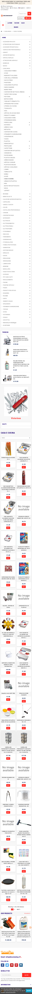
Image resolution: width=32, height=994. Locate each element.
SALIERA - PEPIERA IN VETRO (8, 606)
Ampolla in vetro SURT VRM (8, 693)
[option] (8, 930)
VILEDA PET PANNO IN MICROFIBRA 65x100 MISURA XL (23, 579)
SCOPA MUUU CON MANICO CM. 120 (24, 721)
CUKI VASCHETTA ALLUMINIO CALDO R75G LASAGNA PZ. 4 (24, 459)
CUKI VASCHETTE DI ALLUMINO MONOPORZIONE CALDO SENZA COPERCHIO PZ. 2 (8, 489)
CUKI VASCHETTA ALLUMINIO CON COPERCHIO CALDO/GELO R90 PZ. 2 (23, 635)
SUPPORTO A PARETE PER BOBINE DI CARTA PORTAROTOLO (8, 664)
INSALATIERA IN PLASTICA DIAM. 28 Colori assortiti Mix (8, 721)
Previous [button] (1, 927)
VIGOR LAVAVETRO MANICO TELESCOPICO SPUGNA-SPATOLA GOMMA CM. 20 (23, 834)
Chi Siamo (14, 8)
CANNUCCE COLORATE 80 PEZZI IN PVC (8, 832)
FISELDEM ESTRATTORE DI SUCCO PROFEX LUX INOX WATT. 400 (21, 377)
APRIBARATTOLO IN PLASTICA (24, 606)
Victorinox (16, 418)
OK (27, 975)
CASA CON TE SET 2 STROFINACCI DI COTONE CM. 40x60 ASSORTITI (24, 863)
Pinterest (16, 965)
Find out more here (10, 992)
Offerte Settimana (6, 6)
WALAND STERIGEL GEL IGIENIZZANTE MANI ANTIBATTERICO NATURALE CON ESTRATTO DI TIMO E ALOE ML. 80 (21, 364)
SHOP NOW (22, 3)
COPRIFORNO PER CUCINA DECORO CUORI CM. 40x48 (8, 578)
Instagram (21, 965)
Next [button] (30, 927)
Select (3, 437)
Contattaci (5, 9)
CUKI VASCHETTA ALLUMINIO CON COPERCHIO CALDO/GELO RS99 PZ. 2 (23, 665)
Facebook (2, 965)
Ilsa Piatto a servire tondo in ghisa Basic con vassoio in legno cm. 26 (8, 892)
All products (27, 913)
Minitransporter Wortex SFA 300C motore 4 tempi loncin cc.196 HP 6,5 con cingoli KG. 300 (8, 934)
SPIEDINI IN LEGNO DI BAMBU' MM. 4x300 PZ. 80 (23, 517)
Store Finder (5, 8)
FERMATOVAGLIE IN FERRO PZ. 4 (8, 458)
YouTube (11, 965)
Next (19, 909)
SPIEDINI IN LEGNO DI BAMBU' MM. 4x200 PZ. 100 (24, 778)
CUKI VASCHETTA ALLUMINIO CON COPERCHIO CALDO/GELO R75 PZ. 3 (8, 549)
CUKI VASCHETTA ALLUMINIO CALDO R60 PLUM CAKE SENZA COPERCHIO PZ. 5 (8, 519)
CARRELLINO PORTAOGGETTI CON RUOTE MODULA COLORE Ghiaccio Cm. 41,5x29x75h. (8, 750)
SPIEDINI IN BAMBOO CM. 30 (8, 778)
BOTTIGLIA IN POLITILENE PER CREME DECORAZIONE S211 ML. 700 (23, 892)
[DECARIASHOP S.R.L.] (7, 15)
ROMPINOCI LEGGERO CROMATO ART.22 (8, 805)
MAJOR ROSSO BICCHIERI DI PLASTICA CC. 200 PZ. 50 (24, 487)
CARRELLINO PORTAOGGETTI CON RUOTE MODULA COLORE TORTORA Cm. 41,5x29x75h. (24, 750)
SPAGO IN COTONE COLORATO (23, 694)
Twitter (7, 965)
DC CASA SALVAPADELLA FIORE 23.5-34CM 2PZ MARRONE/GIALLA (8, 634)
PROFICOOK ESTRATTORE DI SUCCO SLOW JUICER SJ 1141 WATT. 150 (20, 351)
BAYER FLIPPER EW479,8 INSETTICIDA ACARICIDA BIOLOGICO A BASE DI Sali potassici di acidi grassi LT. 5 (24, 934)
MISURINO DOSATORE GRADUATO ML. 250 (23, 805)
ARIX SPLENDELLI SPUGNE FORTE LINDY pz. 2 (8, 862)
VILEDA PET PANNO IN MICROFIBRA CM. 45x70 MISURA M (24, 548)
